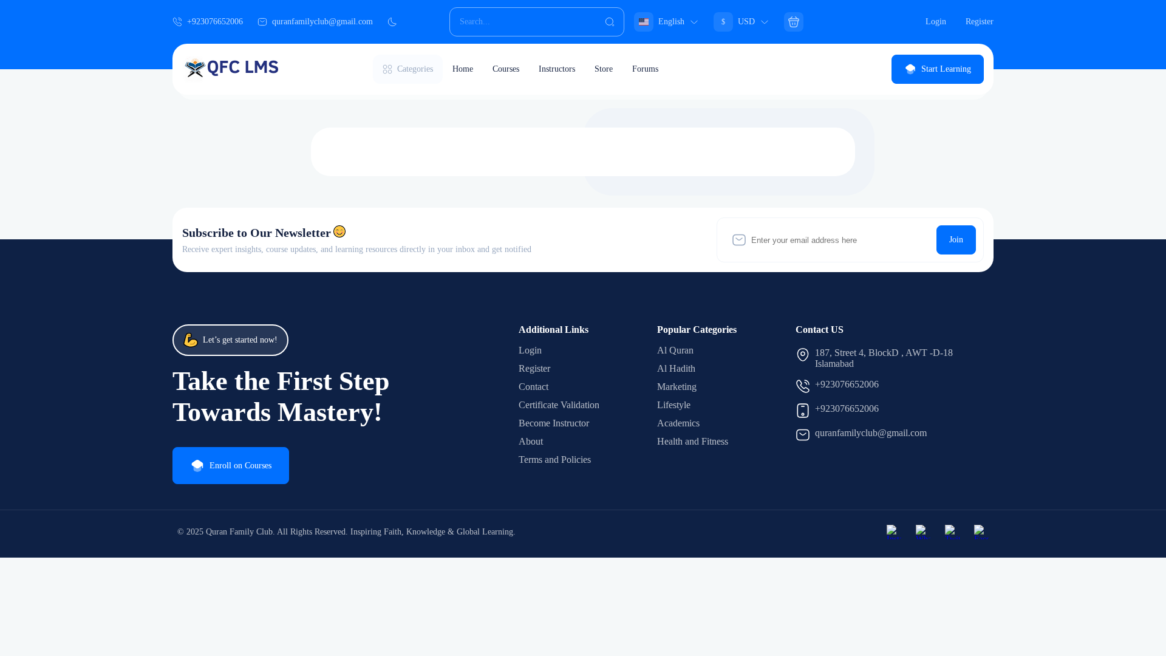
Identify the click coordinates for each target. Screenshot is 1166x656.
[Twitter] (952, 532)
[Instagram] (894, 532)
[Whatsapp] (923, 532)
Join (956, 239)
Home (462, 68)
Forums (645, 68)
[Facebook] (981, 532)
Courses (506, 68)
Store (604, 68)
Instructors (557, 68)
